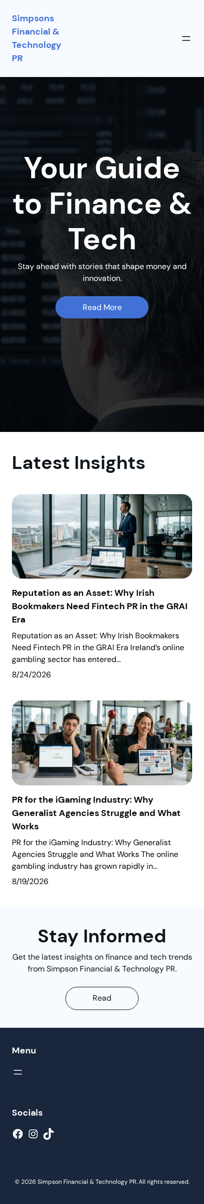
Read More (102, 307)
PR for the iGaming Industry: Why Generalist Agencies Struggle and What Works (96, 813)
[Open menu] (186, 38)
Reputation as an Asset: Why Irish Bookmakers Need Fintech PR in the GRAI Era (100, 606)
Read (102, 998)
